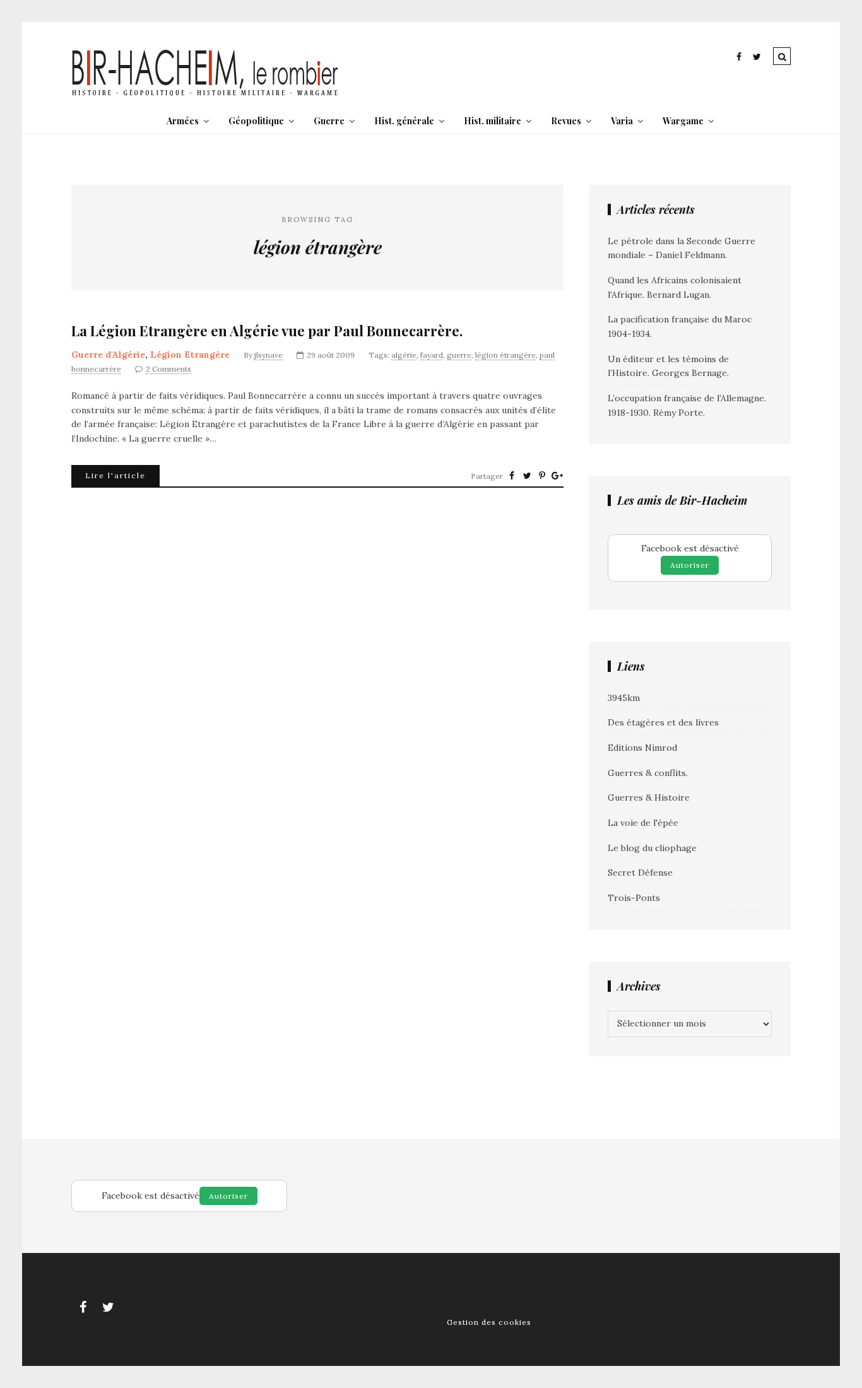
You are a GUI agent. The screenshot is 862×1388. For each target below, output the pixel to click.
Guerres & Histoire (649, 797)
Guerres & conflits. (648, 773)
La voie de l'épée (643, 822)
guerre (459, 355)
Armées (183, 121)
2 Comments (168, 368)
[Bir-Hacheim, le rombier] (205, 94)
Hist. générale (404, 121)
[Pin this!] (542, 475)
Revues (566, 121)
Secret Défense (640, 872)
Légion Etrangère (190, 354)
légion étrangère (505, 355)
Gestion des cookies (489, 1322)
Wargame (683, 121)
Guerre (329, 121)
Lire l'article (115, 475)
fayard (431, 355)
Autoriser (689, 565)
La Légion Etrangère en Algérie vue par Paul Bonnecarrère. (267, 331)
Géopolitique (256, 121)
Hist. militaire (492, 121)
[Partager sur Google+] (557, 475)
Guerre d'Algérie (108, 354)
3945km (624, 697)
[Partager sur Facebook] (511, 475)
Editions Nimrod (642, 747)
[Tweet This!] (527, 475)
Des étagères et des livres (663, 722)
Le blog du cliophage (652, 848)
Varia (622, 121)
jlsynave (268, 355)
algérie (403, 355)
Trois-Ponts (634, 897)
